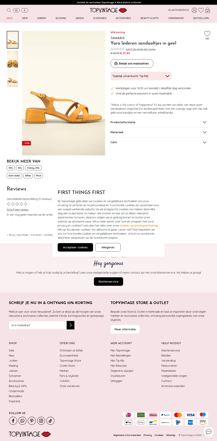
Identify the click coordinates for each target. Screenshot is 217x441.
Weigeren (108, 247)
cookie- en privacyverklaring (139, 225)
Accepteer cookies (75, 247)
